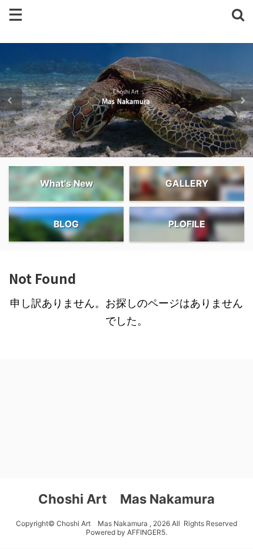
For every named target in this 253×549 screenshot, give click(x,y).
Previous (11, 100)
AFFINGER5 (146, 532)
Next (242, 100)
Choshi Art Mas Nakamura (126, 499)
